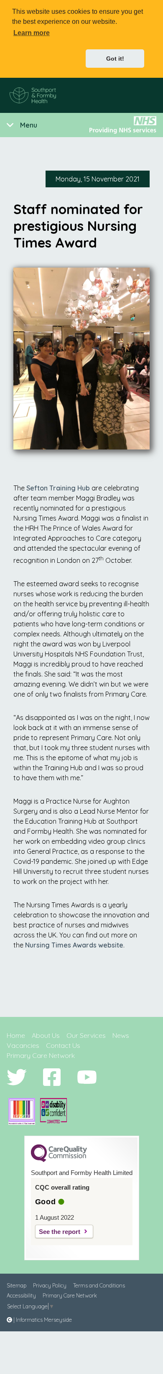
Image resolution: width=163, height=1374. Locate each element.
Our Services (86, 1035)
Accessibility (21, 1295)
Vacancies (23, 1045)
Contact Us (63, 1045)
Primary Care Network (41, 1055)
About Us (46, 1035)
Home (16, 1035)
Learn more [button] (31, 32)
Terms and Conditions (99, 1285)
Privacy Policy (49, 1285)
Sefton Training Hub (58, 488)
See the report (59, 1231)
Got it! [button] (115, 58)
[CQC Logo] (59, 1160)
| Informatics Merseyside (42, 1319)
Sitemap (16, 1285)
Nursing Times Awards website (74, 945)
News (120, 1035)
